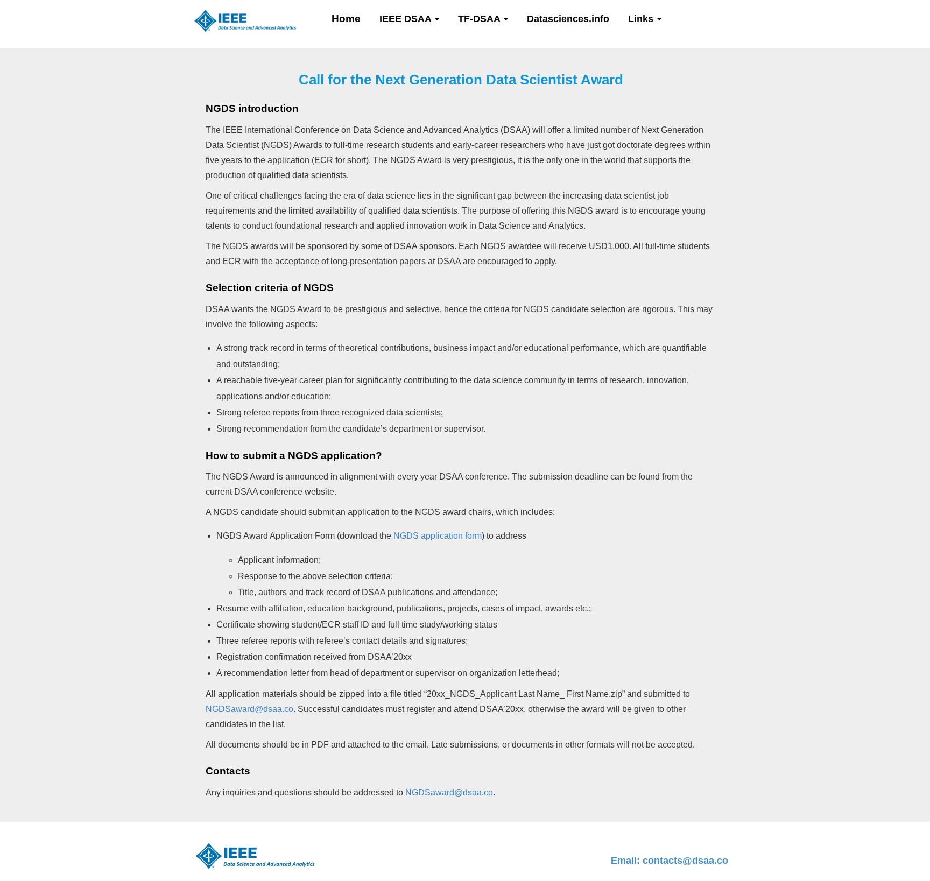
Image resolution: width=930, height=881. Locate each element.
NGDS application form (437, 535)
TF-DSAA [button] (480, 18)
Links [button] (642, 18)
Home (346, 18)
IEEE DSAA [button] (406, 18)
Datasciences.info (568, 18)
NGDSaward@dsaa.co (249, 709)
